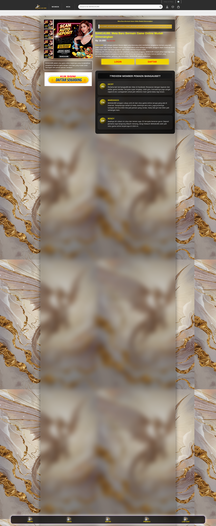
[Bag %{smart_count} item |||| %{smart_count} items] (178, 6)
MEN (68, 7)
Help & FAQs (168, 2)
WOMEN (55, 7)
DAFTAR (152, 61)
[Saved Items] (173, 6)
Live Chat (186, 521)
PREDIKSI (146, 521)
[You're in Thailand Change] (178, 1)
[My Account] (167, 6)
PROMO (30, 521)
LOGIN (118, 61)
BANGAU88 (99, 45)
